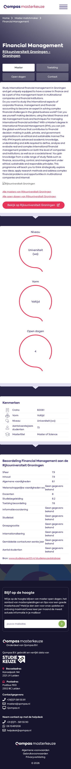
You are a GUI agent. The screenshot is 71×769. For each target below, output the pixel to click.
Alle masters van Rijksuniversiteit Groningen (26, 191)
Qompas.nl (13, 707)
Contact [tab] (52, 76)
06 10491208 (13, 726)
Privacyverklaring (35, 757)
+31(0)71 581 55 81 (16, 699)
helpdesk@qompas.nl (19, 730)
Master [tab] (19, 67)
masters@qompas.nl (18, 703)
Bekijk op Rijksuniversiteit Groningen (31, 205)
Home (6, 18)
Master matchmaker (26, 18)
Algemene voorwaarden (35, 750)
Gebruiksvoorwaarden (35, 753)
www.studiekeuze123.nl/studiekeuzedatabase (34, 558)
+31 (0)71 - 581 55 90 (17, 722)
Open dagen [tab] (18, 76)
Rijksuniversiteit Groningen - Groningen (26, 53)
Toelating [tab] (52, 67)
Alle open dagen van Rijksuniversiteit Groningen (29, 196)
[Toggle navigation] (63, 7)
